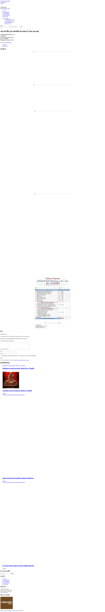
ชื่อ (1, 351)
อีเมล (1, 353)
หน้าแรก (4, 10)
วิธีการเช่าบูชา (5, 16)
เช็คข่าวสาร (7, 23)
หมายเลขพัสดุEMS (8, 22)
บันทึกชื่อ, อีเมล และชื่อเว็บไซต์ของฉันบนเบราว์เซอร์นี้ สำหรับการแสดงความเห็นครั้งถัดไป (19, 355)
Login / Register (3, 2)
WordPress (9, 610)
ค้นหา (12, 573)
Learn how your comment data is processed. (21, 360)
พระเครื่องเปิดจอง (6, 12)
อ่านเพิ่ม (4, 371)
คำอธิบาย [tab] (4, 44)
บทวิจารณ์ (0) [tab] (5, 46)
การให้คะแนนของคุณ (5, 340)
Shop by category (6, 18)
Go (21, 26)
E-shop (16, 610)
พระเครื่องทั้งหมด (6, 13)
